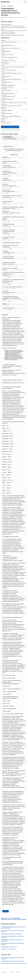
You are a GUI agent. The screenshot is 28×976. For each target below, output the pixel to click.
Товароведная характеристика (9, 946)
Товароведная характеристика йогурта (11, 934)
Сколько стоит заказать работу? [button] (10, 129)
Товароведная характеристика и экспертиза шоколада (12, 937)
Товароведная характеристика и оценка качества (14, 963)
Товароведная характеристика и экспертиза (12, 961)
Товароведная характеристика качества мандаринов (11, 940)
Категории (3, 6)
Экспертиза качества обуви (8, 949)
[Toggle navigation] (25, 2)
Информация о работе (13, 918)
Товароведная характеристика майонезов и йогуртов (12, 944)
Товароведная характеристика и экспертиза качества (12, 931)
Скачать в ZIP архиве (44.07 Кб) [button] (10, 127)
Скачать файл (12, 138)
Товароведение (10, 6)
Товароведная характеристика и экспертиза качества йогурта (13, 927)
